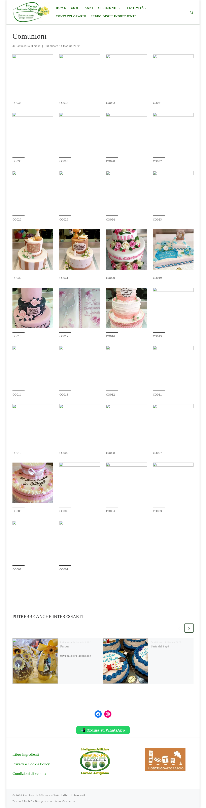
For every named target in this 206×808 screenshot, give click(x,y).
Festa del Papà (160, 646)
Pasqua (64, 646)
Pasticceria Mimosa (28, 46)
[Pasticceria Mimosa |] (31, 11)
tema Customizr (65, 801)
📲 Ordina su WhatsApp (103, 730)
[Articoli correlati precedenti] (179, 628)
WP (30, 801)
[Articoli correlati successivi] (189, 628)
